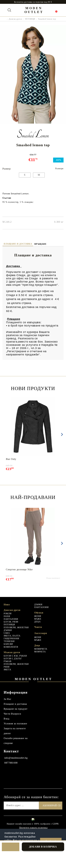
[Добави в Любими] (10, 847)
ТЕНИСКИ (9, 641)
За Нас (7, 699)
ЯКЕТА (7, 669)
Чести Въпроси (12, 713)
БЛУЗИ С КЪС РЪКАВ (15, 656)
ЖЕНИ (37, 616)
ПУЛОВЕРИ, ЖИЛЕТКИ (16, 627)
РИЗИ (7, 667)
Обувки (38, 612)
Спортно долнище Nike (19, 569)
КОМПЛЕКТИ (11, 647)
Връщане (40, 244)
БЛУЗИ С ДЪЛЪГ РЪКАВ (13, 659)
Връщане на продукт (15, 709)
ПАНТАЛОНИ (11, 619)
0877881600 (11, 762)
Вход (6, 718)
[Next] (61, 434)
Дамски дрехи (15, 19)
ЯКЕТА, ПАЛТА (12, 636)
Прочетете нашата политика (33, 828)
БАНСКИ (8, 644)
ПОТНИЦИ (30, 19)
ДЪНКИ (8, 630)
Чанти (38, 627)
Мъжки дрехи (12, 652)
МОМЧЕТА (40, 652)
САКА (7, 633)
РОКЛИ (7, 613)
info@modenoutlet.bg (16, 758)
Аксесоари (40, 633)
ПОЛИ (7, 616)
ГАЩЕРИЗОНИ (11, 638)
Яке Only (11, 459)
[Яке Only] (33, 426)
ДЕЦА (37, 622)
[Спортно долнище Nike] (33, 537)
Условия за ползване (15, 723)
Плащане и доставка (18, 244)
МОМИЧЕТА (40, 649)
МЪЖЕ (37, 619)
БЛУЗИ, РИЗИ (11, 622)
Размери (59, 168)
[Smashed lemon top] (33, 122)
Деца (37, 645)
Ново (7, 604)
